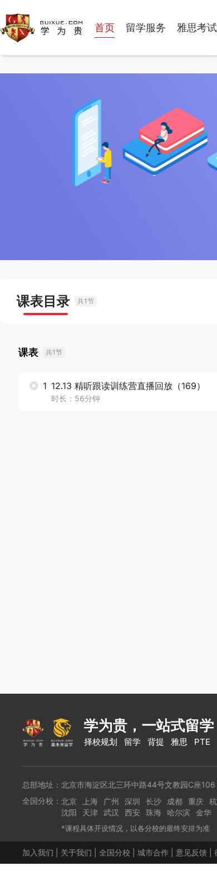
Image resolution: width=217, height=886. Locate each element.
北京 (69, 801)
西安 (132, 812)
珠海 (153, 812)
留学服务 (146, 27)
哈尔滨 (178, 812)
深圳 (132, 801)
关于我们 (76, 852)
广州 (111, 801)
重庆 (196, 801)
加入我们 (37, 852)
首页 (105, 27)
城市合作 (153, 852)
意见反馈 (191, 852)
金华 (203, 812)
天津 (90, 812)
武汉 (111, 812)
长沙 (153, 801)
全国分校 (114, 852)
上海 (90, 801)
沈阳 (69, 812)
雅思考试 (197, 27)
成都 (175, 801)
